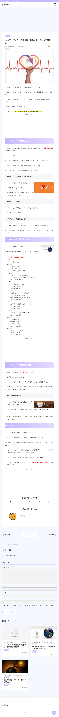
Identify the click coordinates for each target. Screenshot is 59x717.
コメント (5, 568)
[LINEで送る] (39, 502)
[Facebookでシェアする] (20, 502)
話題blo (5, 5)
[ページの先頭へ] (54, 713)
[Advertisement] (29, 18)
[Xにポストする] (10, 502)
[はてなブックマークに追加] (29, 502)
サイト (4, 599)
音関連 (7, 36)
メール (5, 592)
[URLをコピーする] (49, 502)
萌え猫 (23, 516)
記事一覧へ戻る (29, 534)
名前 (4, 586)
